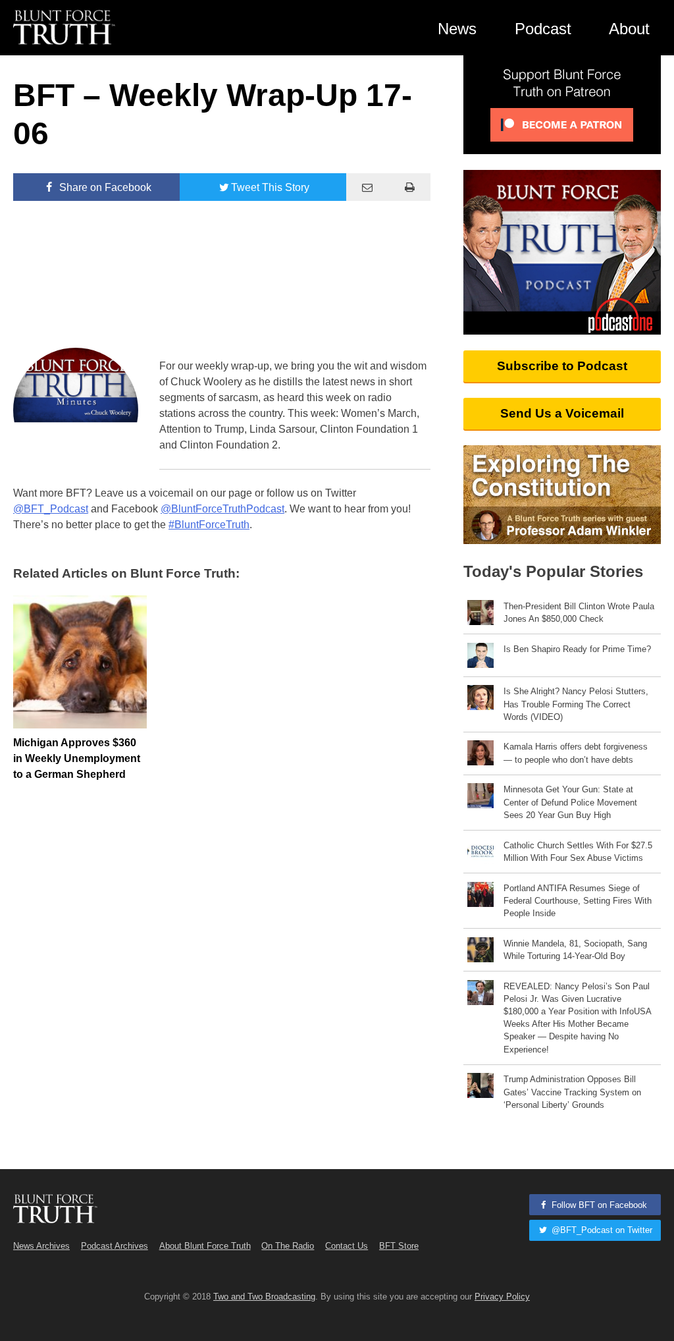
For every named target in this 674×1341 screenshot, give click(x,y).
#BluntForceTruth (208, 524)
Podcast (543, 29)
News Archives (41, 1246)
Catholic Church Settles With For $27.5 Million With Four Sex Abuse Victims (578, 851)
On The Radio (287, 1246)
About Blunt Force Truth (205, 1246)
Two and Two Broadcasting (264, 1296)
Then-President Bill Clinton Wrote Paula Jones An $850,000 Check (579, 612)
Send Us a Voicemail (562, 413)
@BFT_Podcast (50, 508)
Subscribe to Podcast (562, 366)
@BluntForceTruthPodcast (222, 508)
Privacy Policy (502, 1296)
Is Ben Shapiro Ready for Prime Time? (577, 649)
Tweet (270, 187)
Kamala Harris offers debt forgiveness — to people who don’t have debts (576, 753)
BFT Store (399, 1246)
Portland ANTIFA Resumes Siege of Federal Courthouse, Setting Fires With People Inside (578, 900)
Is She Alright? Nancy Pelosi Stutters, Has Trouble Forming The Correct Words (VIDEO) (576, 703)
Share (104, 187)
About (629, 29)
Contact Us (346, 1246)
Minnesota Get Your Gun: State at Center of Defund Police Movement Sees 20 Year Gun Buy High (570, 801)
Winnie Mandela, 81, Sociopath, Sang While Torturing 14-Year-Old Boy (575, 950)
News (457, 29)
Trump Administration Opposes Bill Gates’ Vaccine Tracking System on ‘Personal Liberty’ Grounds (572, 1091)
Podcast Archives (114, 1246)
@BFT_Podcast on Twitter (600, 1230)
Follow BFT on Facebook (598, 1205)
